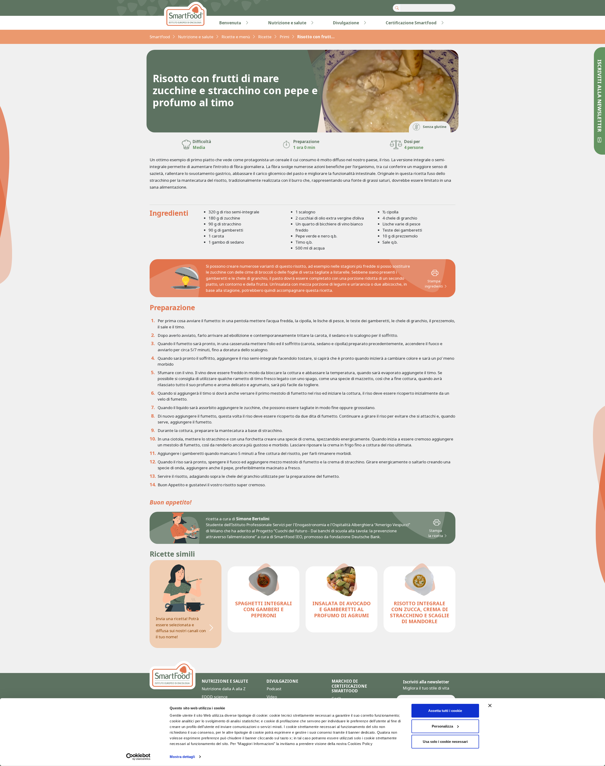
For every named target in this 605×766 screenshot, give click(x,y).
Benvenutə (230, 22)
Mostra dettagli (182, 757)
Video (272, 696)
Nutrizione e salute (287, 22)
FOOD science (215, 696)
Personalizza (442, 726)
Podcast (274, 688)
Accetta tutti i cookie (445, 711)
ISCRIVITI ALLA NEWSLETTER (599, 96)
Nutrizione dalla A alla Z (224, 688)
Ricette (265, 36)
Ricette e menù (235, 36)
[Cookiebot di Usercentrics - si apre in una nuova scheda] (138, 756)
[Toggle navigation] (159, 23)
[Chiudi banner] (490, 705)
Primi (284, 36)
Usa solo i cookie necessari (445, 742)
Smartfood (160, 36)
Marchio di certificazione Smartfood (349, 686)
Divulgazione (346, 22)
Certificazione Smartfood (411, 22)
